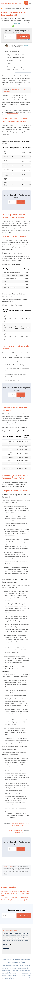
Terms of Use (27, 39)
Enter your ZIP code (12, 112)
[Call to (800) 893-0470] (26, 3)
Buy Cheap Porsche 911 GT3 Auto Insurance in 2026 (15, 894)
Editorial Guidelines (8, 866)
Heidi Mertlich (19, 45)
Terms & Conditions (16, 962)
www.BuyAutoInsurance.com (22, 959)
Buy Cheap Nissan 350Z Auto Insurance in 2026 (20, 824)
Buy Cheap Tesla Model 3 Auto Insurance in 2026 (15, 891)
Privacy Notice (15, 951)
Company (6, 948)
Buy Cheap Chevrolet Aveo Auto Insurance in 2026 (16, 898)
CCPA (23, 962)
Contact (9, 951)
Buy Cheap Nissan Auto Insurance (15, 90)
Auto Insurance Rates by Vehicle (11, 8)
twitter (11, 944)
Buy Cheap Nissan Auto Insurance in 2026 (16, 831)
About (4, 951)
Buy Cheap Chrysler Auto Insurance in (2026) (14, 900)
